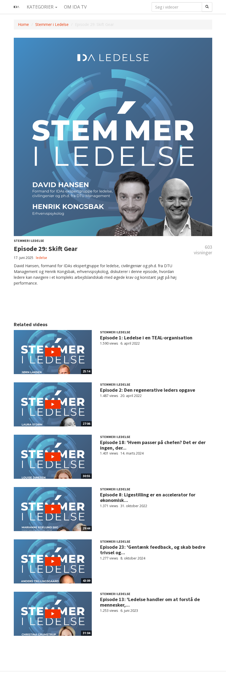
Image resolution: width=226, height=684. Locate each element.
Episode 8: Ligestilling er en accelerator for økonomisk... (147, 497)
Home (23, 24)
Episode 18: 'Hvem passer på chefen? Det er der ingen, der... (153, 445)
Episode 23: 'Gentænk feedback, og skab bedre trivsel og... (152, 550)
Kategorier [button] (41, 7)
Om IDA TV (75, 7)
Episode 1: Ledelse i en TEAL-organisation (146, 337)
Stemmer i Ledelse (52, 24)
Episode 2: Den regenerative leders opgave (147, 390)
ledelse (41, 257)
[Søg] (207, 7)
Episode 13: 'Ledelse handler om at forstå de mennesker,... (150, 602)
